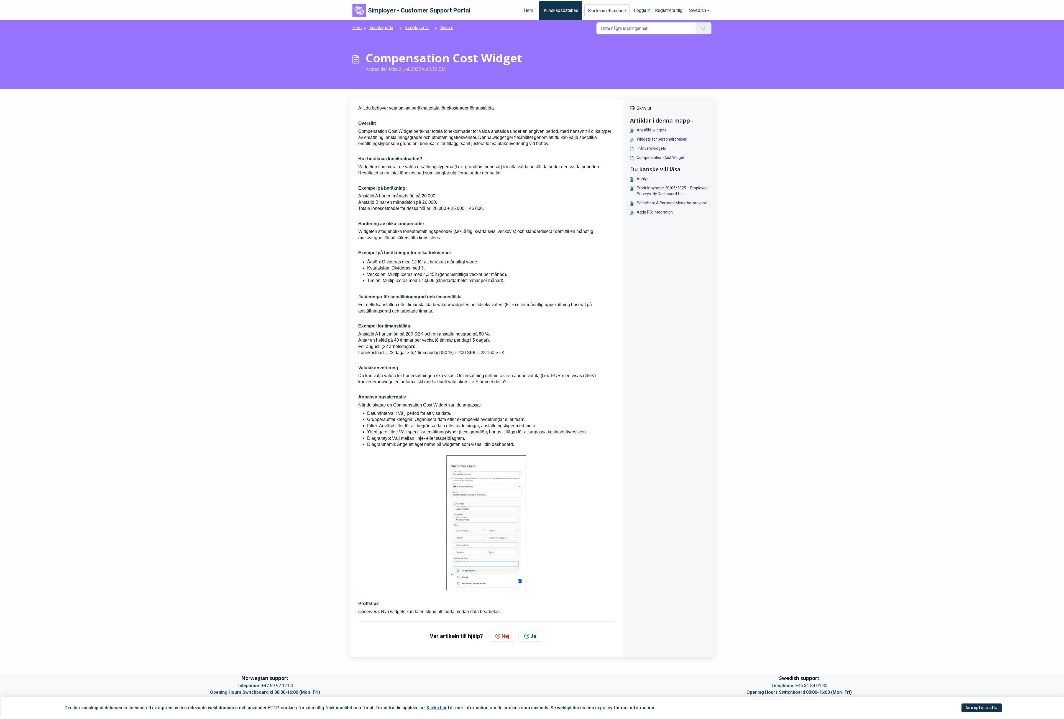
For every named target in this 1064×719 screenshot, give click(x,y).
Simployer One (419, 27)
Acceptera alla (981, 707)
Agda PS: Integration (655, 212)
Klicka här (437, 707)
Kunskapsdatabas (561, 10)
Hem (528, 10)
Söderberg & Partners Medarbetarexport (672, 203)
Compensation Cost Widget (660, 157)
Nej (505, 636)
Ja (533, 636)
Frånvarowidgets (651, 148)
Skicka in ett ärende (607, 10)
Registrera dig (668, 10)
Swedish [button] (697, 10)
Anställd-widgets (651, 130)
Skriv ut (644, 108)
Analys (446, 27)
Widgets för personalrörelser (662, 139)
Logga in (642, 10)
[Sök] (704, 28)
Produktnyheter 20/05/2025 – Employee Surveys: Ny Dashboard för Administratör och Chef (672, 191)
